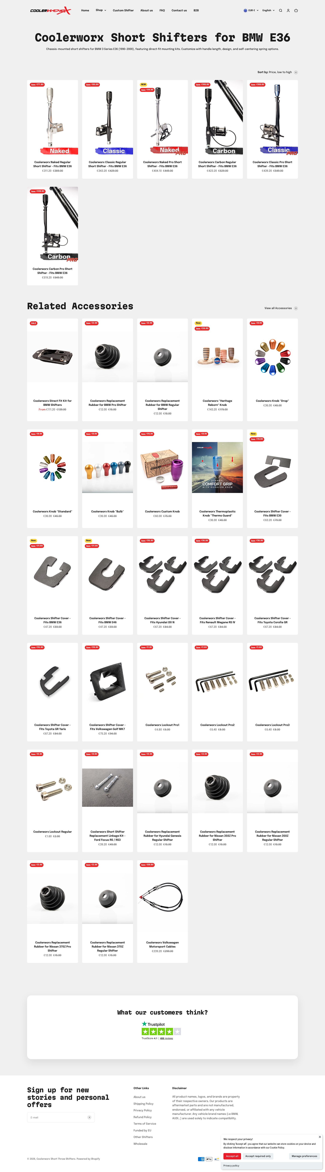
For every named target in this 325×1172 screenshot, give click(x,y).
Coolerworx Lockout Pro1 (162, 725)
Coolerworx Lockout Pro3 (272, 725)
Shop (99, 10)
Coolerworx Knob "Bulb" (107, 511)
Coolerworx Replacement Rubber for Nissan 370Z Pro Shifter (52, 946)
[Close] (319, 1136)
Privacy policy (231, 1166)
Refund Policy (143, 1117)
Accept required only (258, 1156)
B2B (196, 10)
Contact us (179, 10)
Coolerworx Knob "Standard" (52, 511)
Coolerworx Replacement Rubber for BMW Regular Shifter (162, 405)
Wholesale (140, 1144)
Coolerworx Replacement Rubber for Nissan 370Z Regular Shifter (107, 946)
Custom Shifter (123, 10)
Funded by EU (142, 1130)
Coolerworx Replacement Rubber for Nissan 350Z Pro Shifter (217, 835)
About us (146, 10)
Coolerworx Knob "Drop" (272, 401)
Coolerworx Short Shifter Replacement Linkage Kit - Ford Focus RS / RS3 (107, 835)
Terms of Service (145, 1123)
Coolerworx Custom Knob (162, 511)
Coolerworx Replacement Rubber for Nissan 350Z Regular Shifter (272, 835)
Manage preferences (304, 1156)
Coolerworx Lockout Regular (52, 831)
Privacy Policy (143, 1110)
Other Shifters (143, 1137)
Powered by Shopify (88, 1159)
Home (85, 10)
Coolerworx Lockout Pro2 (217, 725)
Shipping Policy (144, 1103)
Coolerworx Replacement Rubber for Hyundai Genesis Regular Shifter (162, 835)
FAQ (162, 10)
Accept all (232, 1156)
